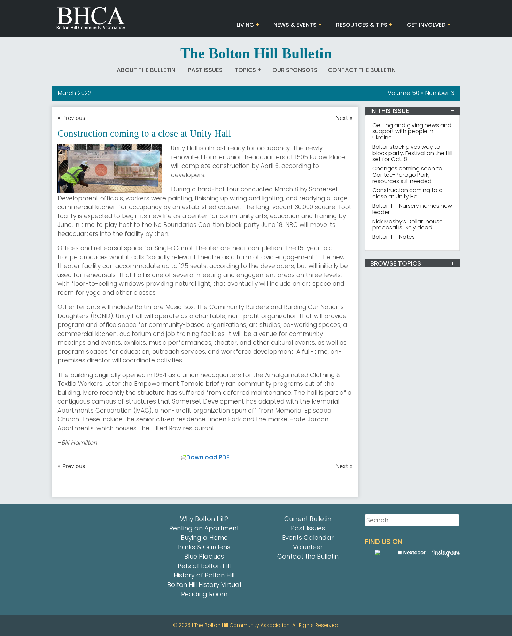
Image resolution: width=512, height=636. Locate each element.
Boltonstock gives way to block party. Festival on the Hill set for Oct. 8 (412, 153)
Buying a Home (204, 537)
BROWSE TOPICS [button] (395, 263)
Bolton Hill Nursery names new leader (412, 209)
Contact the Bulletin (362, 70)
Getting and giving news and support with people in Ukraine (411, 131)
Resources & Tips (361, 25)
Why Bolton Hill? (204, 518)
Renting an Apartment (204, 528)
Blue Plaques (204, 556)
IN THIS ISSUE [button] (389, 111)
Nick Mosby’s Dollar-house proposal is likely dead (407, 224)
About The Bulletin (146, 70)
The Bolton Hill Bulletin (256, 53)
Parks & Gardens (204, 547)
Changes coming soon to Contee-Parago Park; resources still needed (407, 174)
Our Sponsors (294, 70)
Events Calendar (308, 537)
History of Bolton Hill (204, 575)
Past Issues (205, 70)
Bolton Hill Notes (393, 237)
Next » (344, 117)
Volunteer (308, 547)
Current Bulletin (307, 518)
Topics (245, 70)
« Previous (71, 117)
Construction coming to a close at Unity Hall (407, 193)
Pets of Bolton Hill (204, 565)
